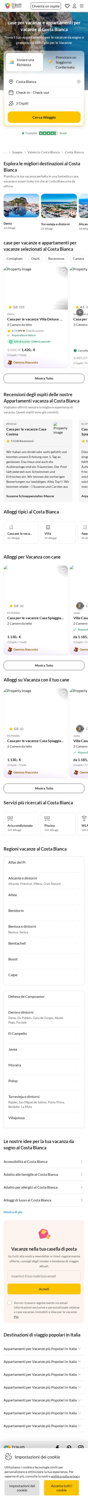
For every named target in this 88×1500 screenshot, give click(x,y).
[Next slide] (79, 312)
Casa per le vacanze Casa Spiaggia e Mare (40, 618)
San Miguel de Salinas (33, 1102)
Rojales (13, 1102)
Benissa (11, 423)
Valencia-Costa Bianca (44, 152)
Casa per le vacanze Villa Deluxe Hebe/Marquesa (46, 319)
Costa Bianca (74, 152)
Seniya (24, 932)
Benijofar (14, 1107)
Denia (8, 223)
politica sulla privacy (65, 1476)
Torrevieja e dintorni (55, 224)
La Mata (26, 1107)
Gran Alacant (52, 884)
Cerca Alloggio (44, 117)
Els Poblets (24, 1018)
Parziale (21, 1022)
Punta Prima (56, 1102)
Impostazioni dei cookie (22, 1488)
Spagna (17, 152)
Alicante (13, 884)
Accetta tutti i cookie (61, 1488)
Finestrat (26, 884)
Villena (37, 884)
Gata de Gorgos (43, 1018)
